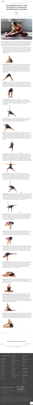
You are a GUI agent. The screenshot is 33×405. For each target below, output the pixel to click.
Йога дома (2, 360)
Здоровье (2, 368)
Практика (3, 359)
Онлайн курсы (5, 355)
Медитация (3, 374)
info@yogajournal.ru (4, 388)
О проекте (25, 375)
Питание (2, 377)
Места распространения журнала (26, 359)
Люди (12, 366)
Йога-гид (25, 355)
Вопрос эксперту (4, 366)
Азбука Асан (24, 365)
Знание (14, 355)
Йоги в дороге (3, 371)
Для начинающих (3, 362)
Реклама (23, 381)
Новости (24, 372)
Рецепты (23, 364)
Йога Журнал (16, 14)
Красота (2, 372)
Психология (14, 372)
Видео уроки (3, 365)
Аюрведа (2, 363)
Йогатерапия (3, 369)
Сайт (23, 378)
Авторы (23, 357)
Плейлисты (13, 369)
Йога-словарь (24, 362)
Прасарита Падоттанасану (19, 99)
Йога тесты (13, 363)
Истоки (13, 357)
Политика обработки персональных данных (8, 390)
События (24, 368)
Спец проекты (3, 378)
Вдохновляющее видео (15, 360)
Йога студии (24, 361)
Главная (10, 3)
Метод (2, 375)
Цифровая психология (15, 375)
